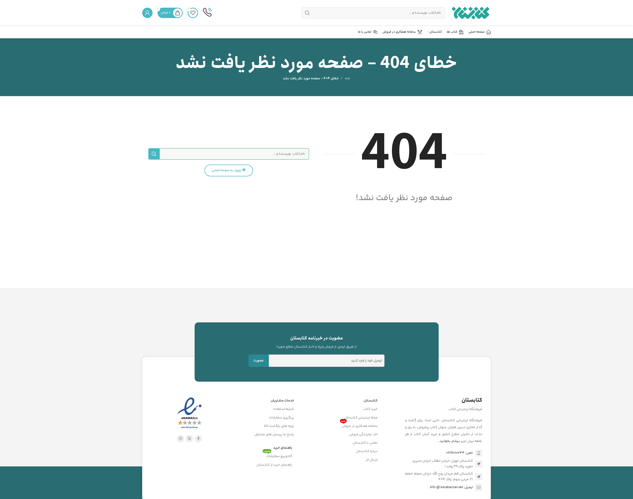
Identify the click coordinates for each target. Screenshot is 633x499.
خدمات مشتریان (282, 400)
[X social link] (189, 438)
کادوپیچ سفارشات (278, 455)
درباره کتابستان (367, 451)
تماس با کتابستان (365, 443)
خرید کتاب (370, 409)
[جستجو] (154, 154)
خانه (347, 78)
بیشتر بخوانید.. (449, 441)
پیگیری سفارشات (281, 417)
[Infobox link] (207, 13)
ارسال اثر (372, 460)
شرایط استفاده (283, 409)
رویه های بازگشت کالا (279, 426)
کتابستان (371, 400)
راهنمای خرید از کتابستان (274, 465)
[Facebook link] (198, 438)
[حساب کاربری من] (147, 13)
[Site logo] (470, 13)
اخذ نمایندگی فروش (363, 434)
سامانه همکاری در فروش (359, 425)
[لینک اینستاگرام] (180, 438)
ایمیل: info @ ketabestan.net (451, 487)
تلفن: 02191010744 (459, 453)
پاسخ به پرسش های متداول (274, 434)
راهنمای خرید (282, 448)
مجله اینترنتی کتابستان (361, 417)
